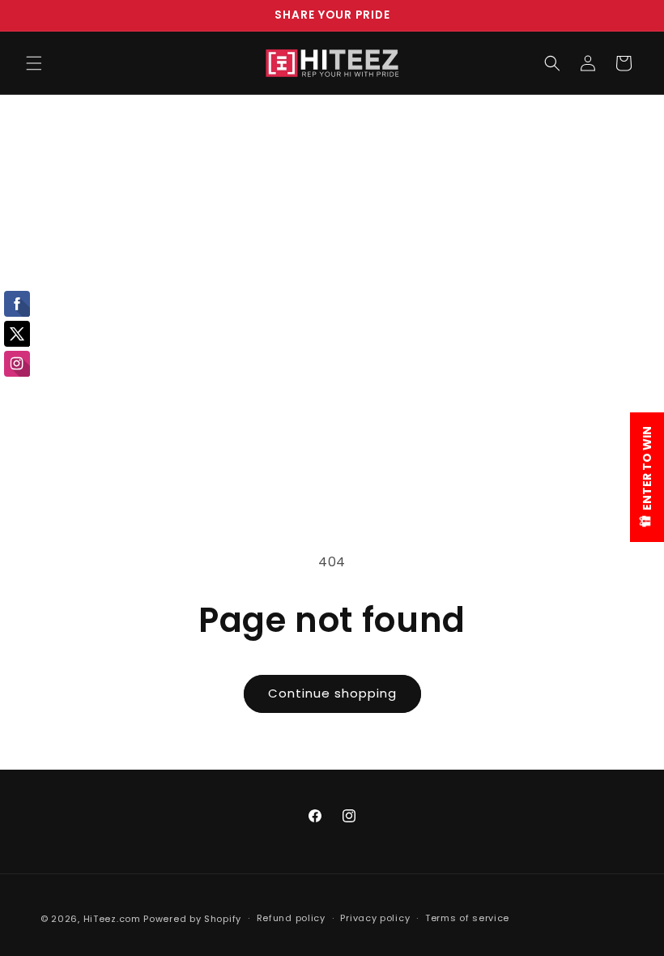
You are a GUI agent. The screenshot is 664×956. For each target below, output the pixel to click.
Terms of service (467, 917)
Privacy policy (375, 917)
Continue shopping (332, 693)
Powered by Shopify (192, 918)
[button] (34, 63)
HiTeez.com (112, 918)
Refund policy (291, 917)
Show (647, 477)
